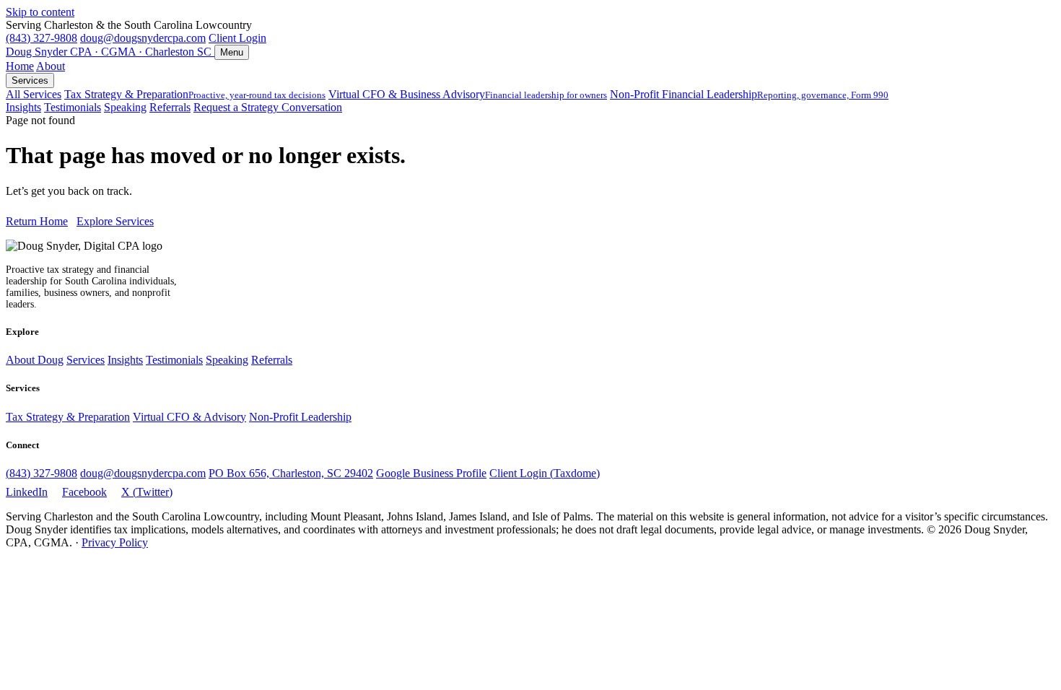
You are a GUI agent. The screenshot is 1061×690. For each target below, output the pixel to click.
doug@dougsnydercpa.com (143, 38)
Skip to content (40, 12)
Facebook (84, 492)
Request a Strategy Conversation (267, 107)
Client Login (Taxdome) (544, 473)
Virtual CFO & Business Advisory (467, 94)
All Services (33, 94)
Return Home (37, 221)
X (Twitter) (147, 492)
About (50, 66)
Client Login (237, 38)
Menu (231, 52)
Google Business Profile (431, 473)
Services (30, 80)
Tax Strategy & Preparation (195, 94)
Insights (23, 107)
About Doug (35, 360)
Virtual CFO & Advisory (189, 417)
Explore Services (115, 221)
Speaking (125, 107)
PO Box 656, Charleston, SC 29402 (291, 473)
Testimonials (72, 107)
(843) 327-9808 (41, 38)
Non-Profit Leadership (300, 417)
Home (20, 66)
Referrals (170, 107)
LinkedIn (27, 492)
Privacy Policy (115, 542)
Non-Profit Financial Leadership (749, 94)
